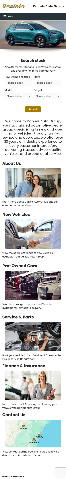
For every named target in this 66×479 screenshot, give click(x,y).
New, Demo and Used (17, 77)
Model (8, 90)
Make (37, 77)
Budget (38, 90)
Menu (11, 16)
